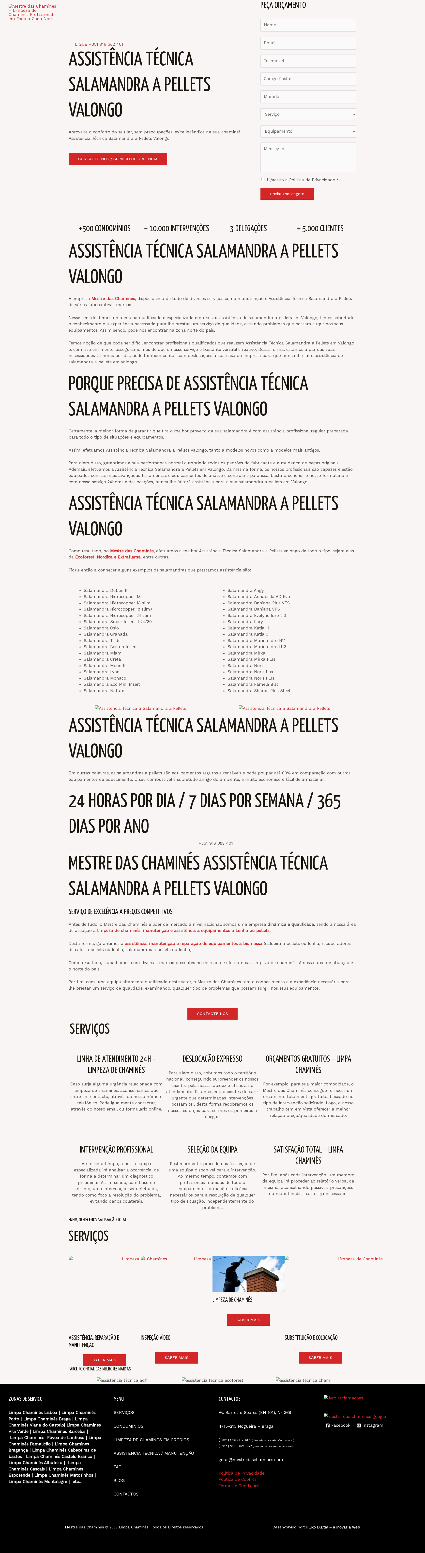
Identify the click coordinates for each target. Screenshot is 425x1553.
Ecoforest (84, 557)
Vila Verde (19, 1431)
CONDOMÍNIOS (240, 12)
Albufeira (53, 1462)
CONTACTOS (399, 12)
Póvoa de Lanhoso (65, 1437)
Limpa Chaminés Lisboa (33, 1412)
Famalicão (40, 1443)
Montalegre (55, 1481)
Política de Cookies (238, 1479)
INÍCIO (143, 12)
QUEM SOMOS (172, 12)
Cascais (37, 1469)
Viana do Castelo (47, 1425)
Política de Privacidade (241, 1473)
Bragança (18, 1450)
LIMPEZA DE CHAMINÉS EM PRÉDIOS (152, 1439)
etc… (78, 1481)
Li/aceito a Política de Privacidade (303, 179)
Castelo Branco (77, 1456)
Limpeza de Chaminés (232, 1300)
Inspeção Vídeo (155, 1338)
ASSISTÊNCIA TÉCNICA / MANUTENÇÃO (303, 12)
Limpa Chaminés (78, 1412)
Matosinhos (81, 1475)
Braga (65, 1418)
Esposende (19, 1475)
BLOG (373, 12)
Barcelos (76, 1431)
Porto (14, 1418)
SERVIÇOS (206, 12)
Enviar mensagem (287, 193)
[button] (71, 1380)
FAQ (356, 12)
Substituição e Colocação (311, 1338)
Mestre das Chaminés (132, 550)
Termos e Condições (239, 1485)
